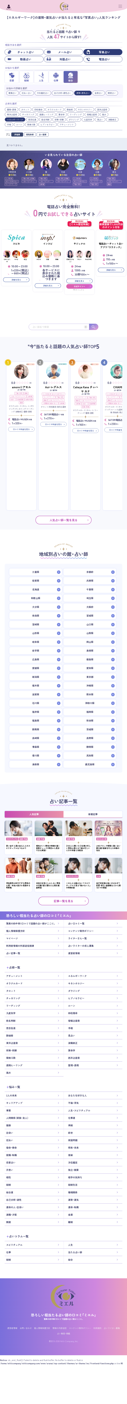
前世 (70, 1133)
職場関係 (72, 1192)
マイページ (12, 938)
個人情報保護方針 (15, 931)
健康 (109, 184)
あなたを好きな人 (11, 181)
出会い (12, 399)
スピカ (16, 243)
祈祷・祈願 (59, 119)
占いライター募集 (112, 1328)
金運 (70, 1214)
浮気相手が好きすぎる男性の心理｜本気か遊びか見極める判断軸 (18, 885)
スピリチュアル (12, 839)
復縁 (21, 402)
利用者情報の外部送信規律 (20, 946)
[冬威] (63, 164)
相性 (8, 1177)
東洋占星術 (12, 114)
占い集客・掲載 (63, 1333)
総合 (70, 1259)
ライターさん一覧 (77, 938)
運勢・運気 (73, 1200)
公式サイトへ (79, 286)
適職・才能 (11, 1214)
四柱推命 (38, 109)
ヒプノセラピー (47, 124)
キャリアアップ (10, 184)
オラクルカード (55, 109)
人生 (98, 876)
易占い (100, 119)
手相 (9, 124)
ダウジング (74, 119)
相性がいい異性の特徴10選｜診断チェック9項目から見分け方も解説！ (48, 848)
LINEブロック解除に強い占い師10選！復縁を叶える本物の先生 (108, 848)
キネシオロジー (85, 109)
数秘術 (70, 109)
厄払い (9, 1140)
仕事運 (41, 184)
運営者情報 (74, 953)
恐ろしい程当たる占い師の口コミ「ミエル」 (63, 1314)
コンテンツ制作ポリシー (81, 931)
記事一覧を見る (63, 901)
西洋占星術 (102, 109)
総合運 (9, 1192)
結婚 (8, 1185)
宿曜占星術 (92, 114)
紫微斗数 (31, 124)
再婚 (70, 1125)
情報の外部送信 (60, 1328)
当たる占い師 (101, 839)
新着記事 (93, 814)
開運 (8, 1222)
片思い (9, 1170)
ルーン (19, 124)
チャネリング (28, 114)
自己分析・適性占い (62, 92)
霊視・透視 (11, 109)
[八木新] (29, 164)
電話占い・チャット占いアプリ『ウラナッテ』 (111, 245)
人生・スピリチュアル (29, 181)
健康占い (13, 92)
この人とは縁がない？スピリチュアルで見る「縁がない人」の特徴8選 (78, 885)
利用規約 (97, 1328)
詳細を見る (16, 279)
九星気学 (88, 119)
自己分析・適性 (13, 1200)
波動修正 (112, 119)
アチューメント (67, 124)
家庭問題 (20, 399)
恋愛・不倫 (23, 839)
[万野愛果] (12, 164)
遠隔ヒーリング (46, 114)
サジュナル (79, 243)
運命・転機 (73, 1207)
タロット (25, 109)
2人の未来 (8, 178)
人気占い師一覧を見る (63, 520)
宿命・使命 (11, 1147)
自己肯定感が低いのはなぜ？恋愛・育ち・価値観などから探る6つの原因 (108, 885)
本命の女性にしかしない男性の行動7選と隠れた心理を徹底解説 (48, 885)
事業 (32, 178)
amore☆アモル (21, 387)
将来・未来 (73, 1147)
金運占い (99, 92)
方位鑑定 (72, 1162)
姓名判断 (45, 119)
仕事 (8, 1252)
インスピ (48, 243)
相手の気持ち (75, 1177)
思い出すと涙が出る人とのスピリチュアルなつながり (18, 847)
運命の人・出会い (15, 1207)
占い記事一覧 (13, 953)
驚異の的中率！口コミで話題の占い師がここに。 (31, 923)
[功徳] (80, 164)
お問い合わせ (26, 1328)
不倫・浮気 (25, 178)
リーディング (76, 114)
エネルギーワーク (15, 119)
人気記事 (34, 814)
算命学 (62, 114)
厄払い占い (27, 92)
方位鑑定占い (43, 92)
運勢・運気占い (83, 92)
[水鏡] (97, 164)
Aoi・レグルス (53, 387)
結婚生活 (72, 1185)
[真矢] (114, 164)
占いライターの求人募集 (81, 946)
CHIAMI (117, 387)
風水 (104, 114)
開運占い (112, 92)
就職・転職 (29, 399)
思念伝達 (32, 119)
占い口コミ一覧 (76, 923)
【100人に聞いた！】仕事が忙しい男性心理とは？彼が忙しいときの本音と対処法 (78, 848)
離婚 (70, 1222)
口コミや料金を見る (21, 429)
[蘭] (46, 164)
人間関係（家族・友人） (50, 403)
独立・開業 (73, 1170)
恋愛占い (10, 1162)
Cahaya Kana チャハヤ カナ (85, 389)
